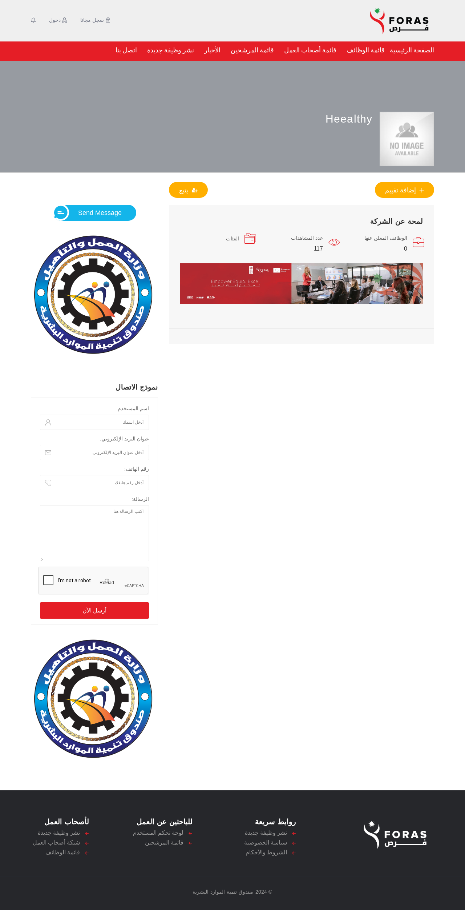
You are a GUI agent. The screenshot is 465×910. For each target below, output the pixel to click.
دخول (55, 20)
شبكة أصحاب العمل (56, 842)
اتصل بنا (126, 50)
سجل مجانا (92, 20)
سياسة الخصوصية (265, 842)
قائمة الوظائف (366, 50)
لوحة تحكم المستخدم (158, 833)
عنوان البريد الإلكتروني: (124, 439)
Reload (107, 582)
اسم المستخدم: (132, 408)
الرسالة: (140, 499)
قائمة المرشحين (252, 50)
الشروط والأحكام (266, 852)
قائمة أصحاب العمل (310, 50)
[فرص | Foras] (365, 21)
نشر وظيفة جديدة (170, 50)
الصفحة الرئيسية (412, 50)
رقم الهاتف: (136, 469)
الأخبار (212, 50)
